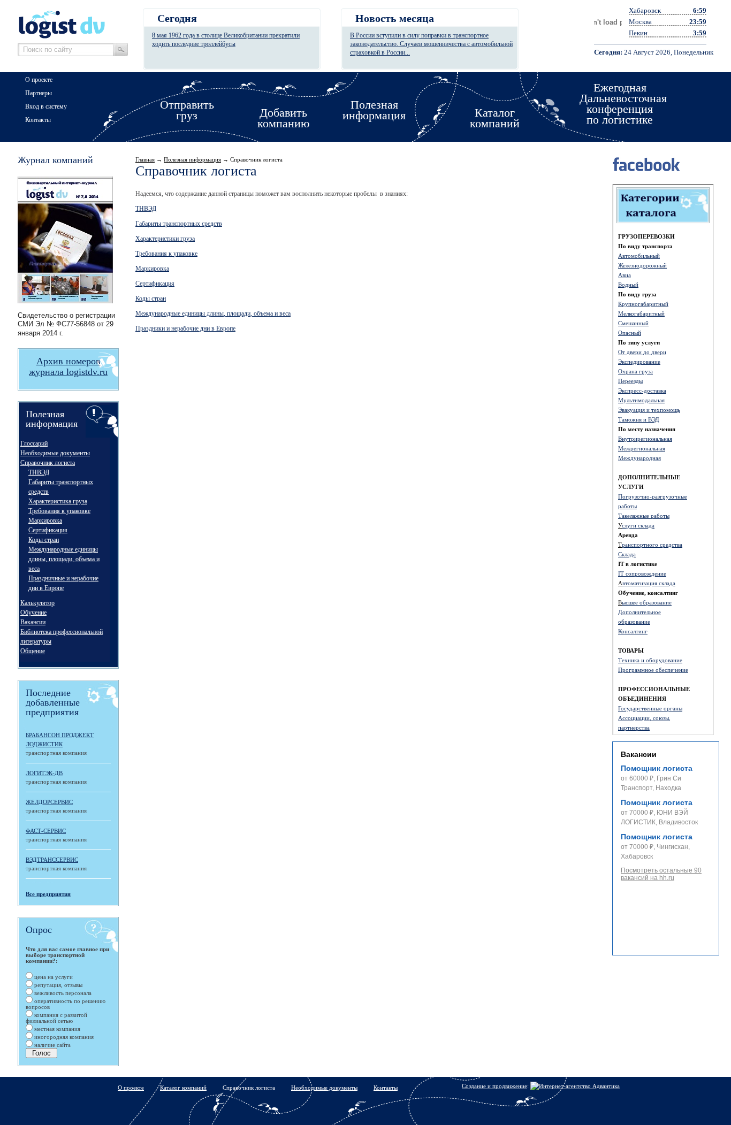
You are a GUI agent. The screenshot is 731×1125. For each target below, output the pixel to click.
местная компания (56, 1028)
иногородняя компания (63, 1037)
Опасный (629, 333)
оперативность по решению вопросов (65, 1004)
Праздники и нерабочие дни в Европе (185, 328)
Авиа (624, 275)
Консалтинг (633, 631)
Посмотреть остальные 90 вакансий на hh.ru (661, 874)
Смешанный (633, 323)
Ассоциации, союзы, (644, 718)
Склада (627, 554)
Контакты (38, 120)
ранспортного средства (652, 544)
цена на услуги (53, 977)
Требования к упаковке (59, 511)
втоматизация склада (648, 583)
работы (627, 506)
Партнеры (38, 93)
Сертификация (47, 530)
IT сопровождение (642, 573)
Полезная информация (192, 159)
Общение (32, 651)
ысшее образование (647, 602)
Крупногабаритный (643, 304)
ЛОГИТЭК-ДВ (44, 773)
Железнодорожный (642, 265)
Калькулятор (37, 603)
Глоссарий (34, 443)
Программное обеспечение (653, 670)
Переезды (630, 381)
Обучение (33, 612)
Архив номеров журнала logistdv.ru (68, 366)
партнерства (634, 727)
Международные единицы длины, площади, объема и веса (64, 559)
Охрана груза (635, 371)
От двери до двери (642, 352)
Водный (628, 284)
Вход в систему (46, 106)
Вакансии (32, 622)
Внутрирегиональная (645, 438)
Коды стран (43, 540)
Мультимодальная (641, 400)
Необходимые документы (55, 453)
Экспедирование (639, 361)
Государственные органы (650, 708)
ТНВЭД (38, 472)
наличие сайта (52, 1045)
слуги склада (638, 525)
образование (634, 621)
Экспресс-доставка (642, 390)
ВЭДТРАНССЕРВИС (52, 859)
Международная (639, 458)
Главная (145, 159)
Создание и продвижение (494, 1086)
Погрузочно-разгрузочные (652, 496)
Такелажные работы (643, 515)
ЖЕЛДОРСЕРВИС (49, 802)
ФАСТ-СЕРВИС (46, 831)
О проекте (38, 79)
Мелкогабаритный (641, 313)
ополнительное (641, 612)
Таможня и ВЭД (638, 419)
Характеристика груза (57, 501)
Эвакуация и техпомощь (649, 410)
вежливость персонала (62, 993)
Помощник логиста (656, 768)
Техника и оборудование (650, 660)
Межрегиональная (641, 448)
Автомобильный (639, 255)
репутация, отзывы (57, 985)
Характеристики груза (165, 238)
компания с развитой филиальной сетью (56, 1018)
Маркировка (45, 520)
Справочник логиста (47, 462)
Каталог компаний (183, 1087)
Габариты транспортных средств (178, 223)
